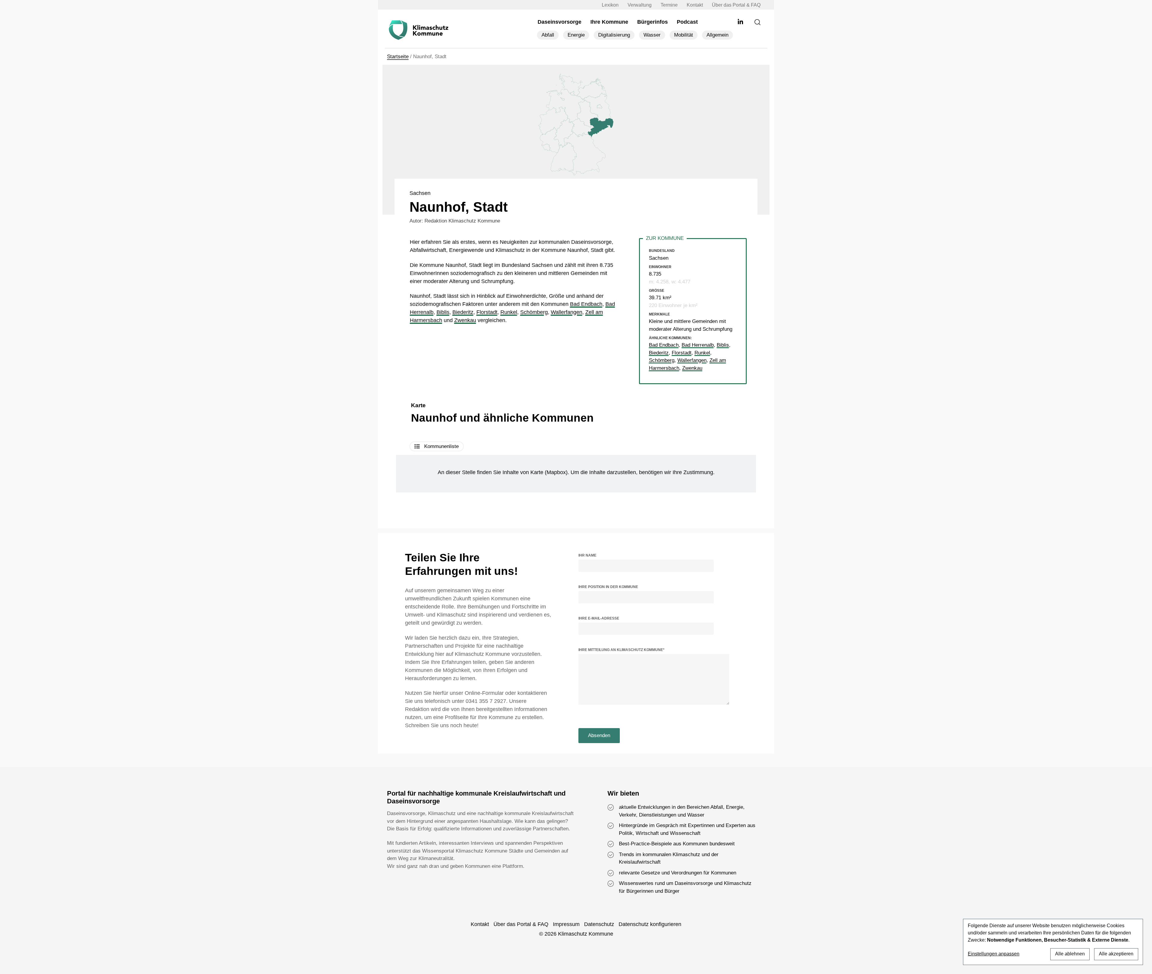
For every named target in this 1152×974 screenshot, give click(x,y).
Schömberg (534, 312)
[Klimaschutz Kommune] (420, 30)
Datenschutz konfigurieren (650, 924)
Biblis (442, 312)
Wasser (652, 35)
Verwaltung (640, 4)
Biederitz (462, 312)
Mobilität (683, 35)
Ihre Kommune (609, 22)
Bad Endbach (586, 304)
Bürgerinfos (652, 22)
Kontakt (695, 4)
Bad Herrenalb (698, 345)
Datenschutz (599, 924)
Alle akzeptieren (1116, 953)
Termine (669, 4)
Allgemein (717, 35)
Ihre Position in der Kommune (608, 587)
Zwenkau (465, 320)
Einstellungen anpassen (993, 954)
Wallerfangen (566, 312)
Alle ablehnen (1070, 953)
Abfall (548, 35)
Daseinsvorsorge (559, 22)
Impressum (566, 924)
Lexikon (610, 4)
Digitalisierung (614, 35)
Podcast (687, 22)
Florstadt (486, 312)
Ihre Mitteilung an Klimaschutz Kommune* (621, 650)
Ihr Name (587, 555)
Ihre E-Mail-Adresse (598, 618)
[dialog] (1053, 942)
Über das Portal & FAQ (736, 4)
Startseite (398, 56)
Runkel (508, 312)
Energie (576, 35)
